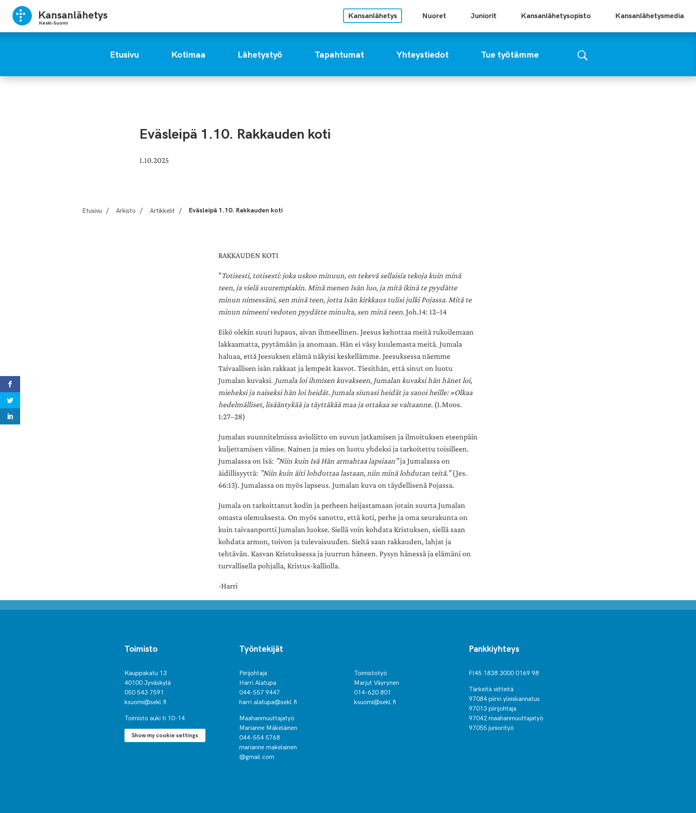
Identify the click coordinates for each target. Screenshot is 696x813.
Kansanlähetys (372, 15)
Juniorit (483, 15)
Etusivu (92, 210)
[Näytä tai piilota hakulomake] (582, 54)
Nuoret (434, 15)
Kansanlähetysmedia (649, 15)
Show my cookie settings (165, 735)
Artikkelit (162, 210)
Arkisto (126, 210)
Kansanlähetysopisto (556, 15)
